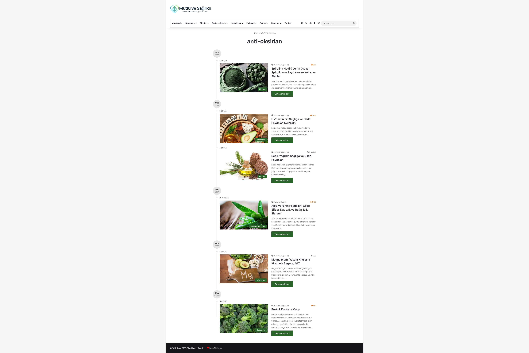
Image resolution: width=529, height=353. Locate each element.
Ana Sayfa (177, 23)
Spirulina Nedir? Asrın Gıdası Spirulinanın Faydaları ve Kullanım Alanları (293, 72)
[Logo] (190, 9)
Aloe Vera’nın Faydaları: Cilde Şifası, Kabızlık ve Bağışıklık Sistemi (290, 209)
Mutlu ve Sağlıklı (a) (281, 65)
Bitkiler (203, 23)
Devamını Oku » (282, 94)
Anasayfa (259, 33)
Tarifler (288, 23)
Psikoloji (250, 23)
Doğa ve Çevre (219, 23)
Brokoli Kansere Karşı (285, 309)
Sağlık (263, 23)
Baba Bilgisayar (215, 348)
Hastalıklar (236, 23)
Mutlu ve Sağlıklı (279, 202)
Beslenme (190, 23)
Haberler (275, 23)
